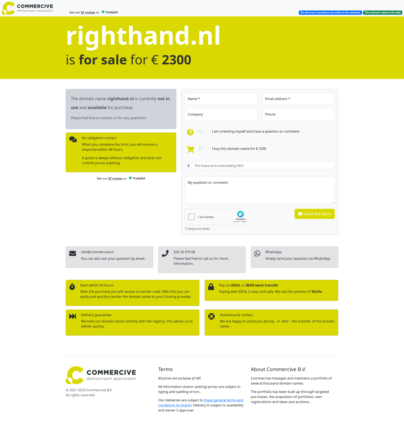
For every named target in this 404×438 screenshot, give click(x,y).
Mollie (317, 291)
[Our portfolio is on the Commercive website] (33, 8)
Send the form (316, 214)
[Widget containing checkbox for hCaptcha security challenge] (217, 217)
